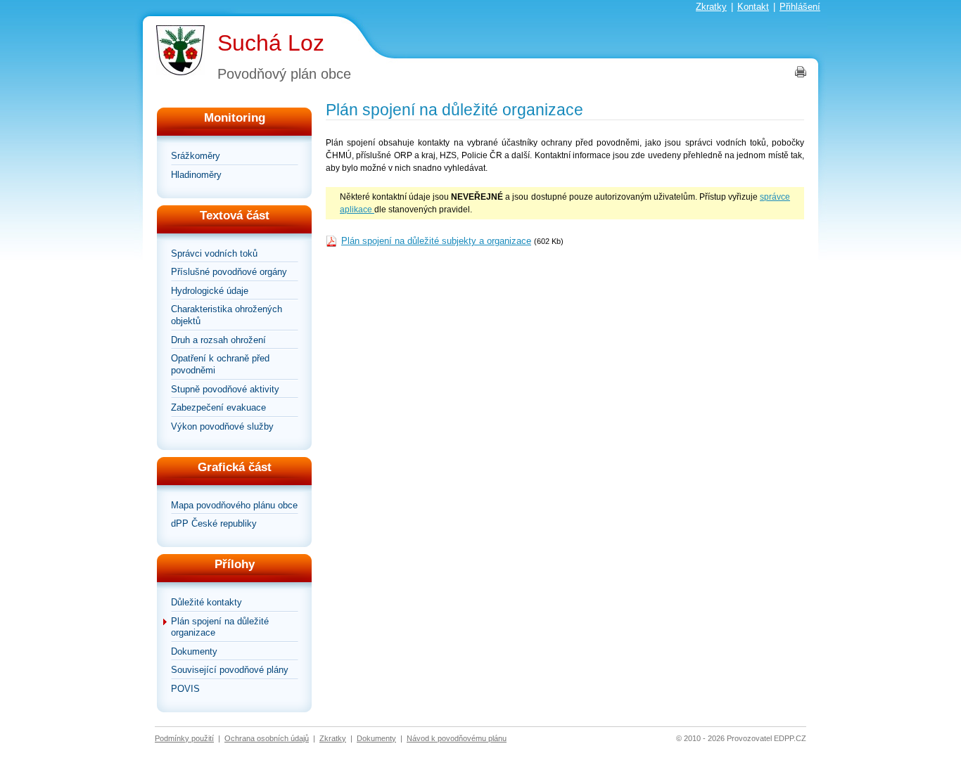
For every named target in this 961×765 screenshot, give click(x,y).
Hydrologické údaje (209, 290)
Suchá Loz (270, 43)
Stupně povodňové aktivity (225, 389)
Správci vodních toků (214, 253)
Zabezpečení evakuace (218, 407)
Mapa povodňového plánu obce (234, 505)
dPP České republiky (214, 523)
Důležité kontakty (206, 602)
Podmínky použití (184, 738)
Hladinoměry (196, 174)
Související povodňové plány (229, 669)
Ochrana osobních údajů (266, 738)
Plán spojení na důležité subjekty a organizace (436, 241)
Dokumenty (194, 651)
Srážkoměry (195, 155)
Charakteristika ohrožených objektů (226, 315)
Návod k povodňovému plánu (457, 738)
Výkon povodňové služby (222, 426)
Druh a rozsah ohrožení (218, 340)
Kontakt (753, 6)
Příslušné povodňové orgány (229, 271)
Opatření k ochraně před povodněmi (220, 364)
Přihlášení (799, 6)
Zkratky (711, 6)
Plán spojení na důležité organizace (220, 627)
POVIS (185, 688)
